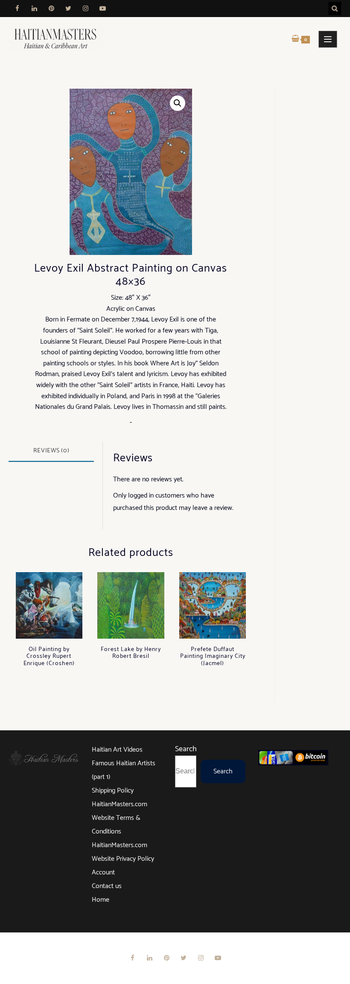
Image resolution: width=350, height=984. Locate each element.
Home (100, 900)
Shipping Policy (113, 790)
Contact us (107, 886)
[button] (177, 103)
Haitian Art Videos (117, 749)
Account (103, 872)
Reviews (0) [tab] (51, 451)
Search (186, 749)
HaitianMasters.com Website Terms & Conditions (119, 818)
